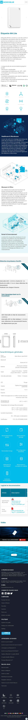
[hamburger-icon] (26, 2)
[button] (2, 17)
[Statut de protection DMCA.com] (14, 633)
